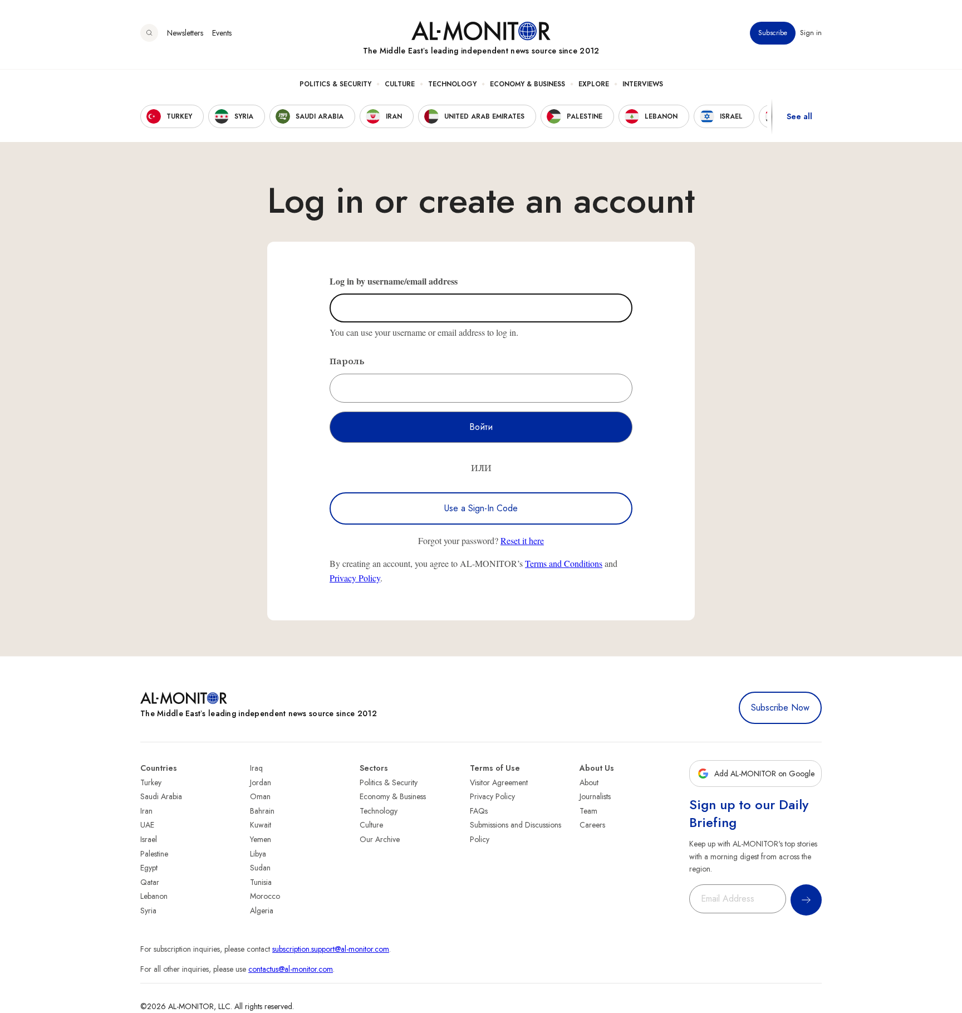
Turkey (150, 782)
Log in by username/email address (394, 281)
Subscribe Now (780, 707)
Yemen (260, 839)
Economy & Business (527, 84)
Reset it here (522, 540)
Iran (146, 810)
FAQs (479, 810)
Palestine (154, 853)
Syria (148, 910)
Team (588, 810)
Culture (400, 84)
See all (799, 116)
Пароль (347, 360)
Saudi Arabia (161, 796)
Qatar (149, 882)
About (589, 782)
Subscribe (772, 33)
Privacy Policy (355, 578)
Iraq (256, 768)
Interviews (642, 84)
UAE (147, 824)
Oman (260, 796)
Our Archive (380, 839)
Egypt (149, 867)
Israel (148, 839)
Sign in (811, 33)
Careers (592, 824)
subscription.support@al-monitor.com (330, 949)
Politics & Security (335, 84)
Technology (452, 84)
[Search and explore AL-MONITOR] (149, 33)
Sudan (260, 867)
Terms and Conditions (563, 563)
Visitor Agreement (499, 782)
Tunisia (261, 882)
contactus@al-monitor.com (290, 969)
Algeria (261, 910)
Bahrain (262, 810)
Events (222, 32)
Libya (258, 853)
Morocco (265, 896)
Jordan (260, 782)
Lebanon (154, 896)
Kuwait (260, 824)
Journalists (595, 796)
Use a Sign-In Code (481, 508)
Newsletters (185, 32)
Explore (593, 84)
